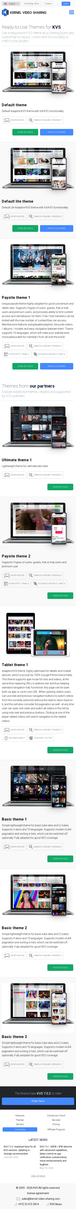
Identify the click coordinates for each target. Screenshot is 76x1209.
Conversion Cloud (56, 1115)
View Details (25, 132)
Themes (20, 1120)
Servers (20, 1124)
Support (48, 3)
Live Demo (20, 1129)
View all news (38, 1175)
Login (65, 3)
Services (56, 1120)
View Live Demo (57, 132)
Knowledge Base (31, 3)
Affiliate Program (56, 1129)
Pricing (56, 1124)
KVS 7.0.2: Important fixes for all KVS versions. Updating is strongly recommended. (20, 1150)
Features (20, 1115)
